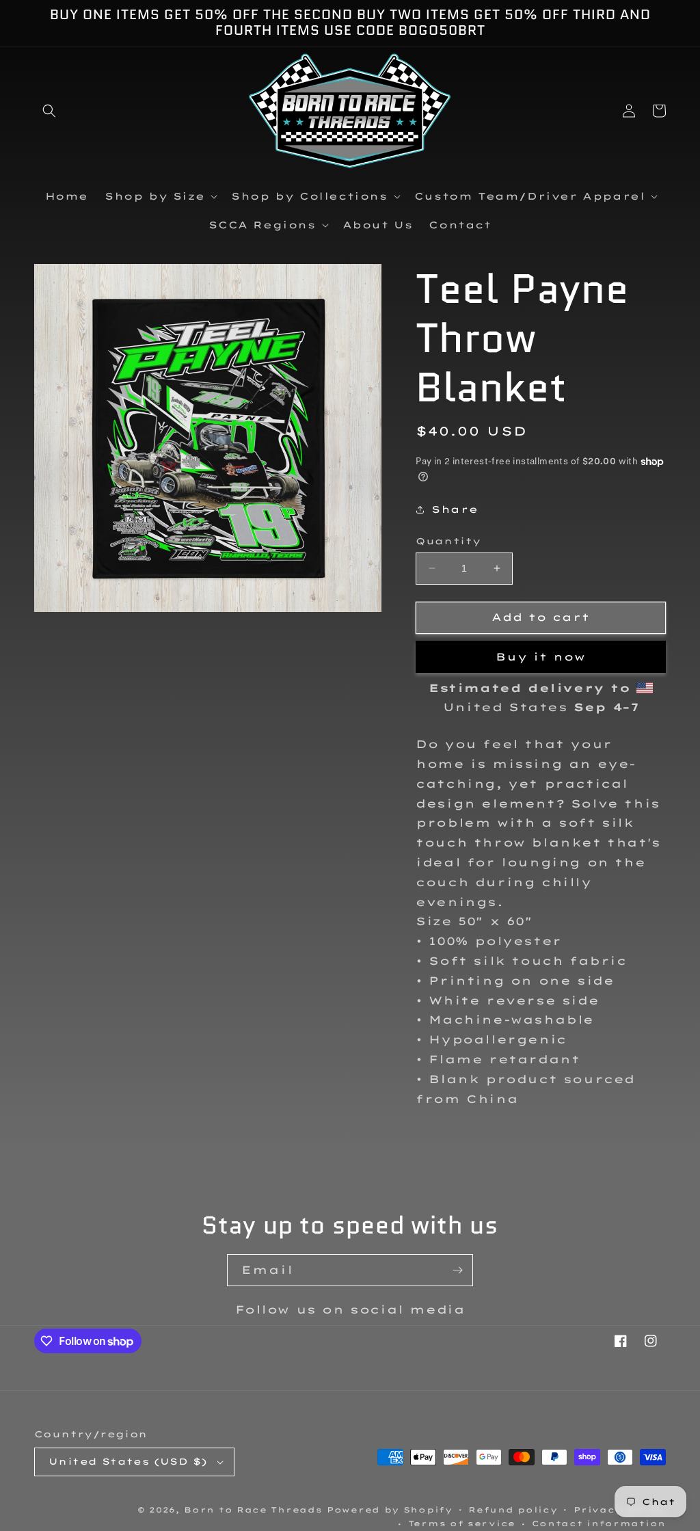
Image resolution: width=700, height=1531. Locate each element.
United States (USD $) (128, 1461)
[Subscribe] (457, 1270)
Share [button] (454, 509)
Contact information (599, 1523)
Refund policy (512, 1510)
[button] (49, 111)
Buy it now (541, 656)
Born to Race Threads (253, 1510)
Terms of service (461, 1523)
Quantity (448, 540)
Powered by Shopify (390, 1510)
